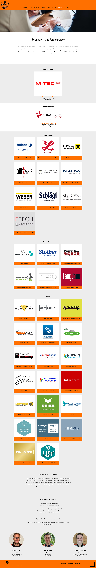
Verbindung (47, 522)
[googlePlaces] (90, 8)
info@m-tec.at (48, 99)
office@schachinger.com (48, 126)
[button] (30, 7)
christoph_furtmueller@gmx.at (80, 554)
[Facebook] (7, 562)
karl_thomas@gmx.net (16, 554)
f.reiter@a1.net (48, 554)
